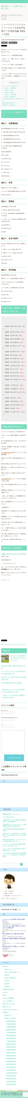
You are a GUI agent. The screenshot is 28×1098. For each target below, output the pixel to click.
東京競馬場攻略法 (11, 1021)
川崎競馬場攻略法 (11, 1052)
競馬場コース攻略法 (10, 1018)
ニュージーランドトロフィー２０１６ (15, 644)
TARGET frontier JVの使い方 (11, 1009)
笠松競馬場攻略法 (11, 1075)
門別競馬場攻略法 (11, 1061)
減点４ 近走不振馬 (10, 94)
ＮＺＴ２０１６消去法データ (10, 86)
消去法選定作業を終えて (9, 103)
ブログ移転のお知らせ (9, 817)
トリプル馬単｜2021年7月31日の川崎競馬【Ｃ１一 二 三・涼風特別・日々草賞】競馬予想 (14, 854)
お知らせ (5, 992)
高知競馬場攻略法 (11, 1081)
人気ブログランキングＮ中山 (13, 554)
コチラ (16, 898)
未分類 (4, 995)
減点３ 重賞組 (9, 92)
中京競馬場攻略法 (11, 1032)
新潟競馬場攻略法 (11, 1035)
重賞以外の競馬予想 (10, 978)
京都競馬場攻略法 (11, 1026)
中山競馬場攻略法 (11, 1024)
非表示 (17, 82)
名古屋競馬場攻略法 (11, 1073)
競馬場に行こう (8, 1015)
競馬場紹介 (6, 1012)
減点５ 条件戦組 (9, 96)
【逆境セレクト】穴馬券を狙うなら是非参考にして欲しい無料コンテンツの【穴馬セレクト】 (14, 835)
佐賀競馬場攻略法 (11, 1084)
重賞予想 (6, 975)
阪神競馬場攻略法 (11, 1029)
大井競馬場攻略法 (11, 1050)
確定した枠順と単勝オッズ (11, 972)
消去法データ (13, 42)
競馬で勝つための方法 (9, 1003)
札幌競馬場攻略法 (11, 1044)
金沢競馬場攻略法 (11, 1070)
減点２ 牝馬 (8, 90)
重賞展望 (6, 986)
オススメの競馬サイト (9, 1001)
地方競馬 (6, 980)
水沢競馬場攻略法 (11, 1067)
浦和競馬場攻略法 (11, 1058)
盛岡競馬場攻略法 (11, 1064)
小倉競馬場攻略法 (11, 1041)
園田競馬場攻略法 (11, 1078)
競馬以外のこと (7, 1006)
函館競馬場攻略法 (11, 1047)
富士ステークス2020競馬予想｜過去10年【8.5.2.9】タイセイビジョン (18, 658)
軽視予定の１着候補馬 (8, 105)
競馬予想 (4, 42)
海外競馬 (6, 983)
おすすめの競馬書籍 (8, 998)
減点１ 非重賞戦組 (10, 88)
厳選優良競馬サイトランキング (11, 814)
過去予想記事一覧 (7, 909)
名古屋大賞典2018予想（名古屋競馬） (12, 683)
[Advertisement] (14, 596)
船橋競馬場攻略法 (11, 1055)
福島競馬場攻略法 (11, 1038)
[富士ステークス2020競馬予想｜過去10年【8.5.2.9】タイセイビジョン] (5, 661)
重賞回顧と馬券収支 (8, 989)
